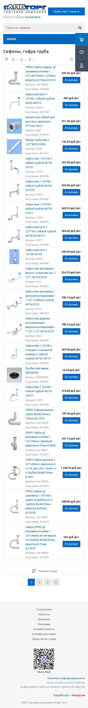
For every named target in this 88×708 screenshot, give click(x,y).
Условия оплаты (44, 629)
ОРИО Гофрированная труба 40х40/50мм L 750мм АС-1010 (39, 414)
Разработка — (62, 695)
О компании (44, 609)
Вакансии (44, 619)
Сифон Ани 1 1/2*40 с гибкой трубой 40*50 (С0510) (38, 185)
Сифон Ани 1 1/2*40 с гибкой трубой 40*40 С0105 (38, 162)
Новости (44, 614)
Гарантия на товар (44, 638)
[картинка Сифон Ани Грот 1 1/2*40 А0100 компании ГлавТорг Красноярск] (14, 256)
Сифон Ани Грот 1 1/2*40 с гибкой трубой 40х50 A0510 (40, 98)
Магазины (44, 624)
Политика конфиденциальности (66, 678)
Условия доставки (44, 633)
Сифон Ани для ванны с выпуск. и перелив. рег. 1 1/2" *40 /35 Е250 (40, 273)
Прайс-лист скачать (66, 11)
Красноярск (33, 16)
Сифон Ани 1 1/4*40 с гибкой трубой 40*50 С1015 (38, 208)
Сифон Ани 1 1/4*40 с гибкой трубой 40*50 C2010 (38, 391)
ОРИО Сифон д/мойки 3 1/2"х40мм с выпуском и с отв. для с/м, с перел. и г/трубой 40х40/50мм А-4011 (40, 468)
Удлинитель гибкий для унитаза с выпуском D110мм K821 (40, 121)
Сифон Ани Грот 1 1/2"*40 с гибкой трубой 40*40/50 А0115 (40, 231)
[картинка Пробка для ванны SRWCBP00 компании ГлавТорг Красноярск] (14, 375)
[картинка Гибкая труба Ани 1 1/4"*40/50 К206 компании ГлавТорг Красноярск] (14, 146)
